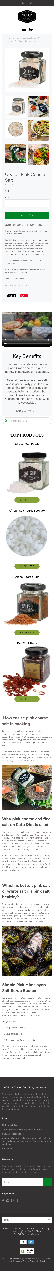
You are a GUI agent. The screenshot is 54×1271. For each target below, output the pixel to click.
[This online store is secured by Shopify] (27, 1253)
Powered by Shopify (38, 1261)
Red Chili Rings (27, 643)
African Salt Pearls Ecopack (27, 510)
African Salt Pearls (27, 444)
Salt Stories (32, 1228)
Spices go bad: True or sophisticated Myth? (22, 1129)
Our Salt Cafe (20, 1234)
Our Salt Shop (34, 1231)
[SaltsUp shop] (27, 16)
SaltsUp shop (14, 1258)
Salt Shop (17, 1228)
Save (25, 296)
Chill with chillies (9, 1125)
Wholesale (35, 1234)
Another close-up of (11, 1148)
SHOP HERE (27, 500)
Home (7, 38)
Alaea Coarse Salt (27, 577)
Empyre (26, 1261)
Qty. (7, 197)
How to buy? (17, 1231)
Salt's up (45, 1228)
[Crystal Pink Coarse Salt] (15, 107)
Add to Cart (27, 215)
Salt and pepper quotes (13, 1134)
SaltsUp (9, 184)
